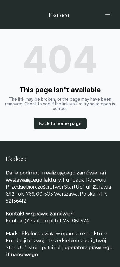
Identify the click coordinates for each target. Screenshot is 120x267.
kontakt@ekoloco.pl (30, 221)
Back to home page (60, 123)
